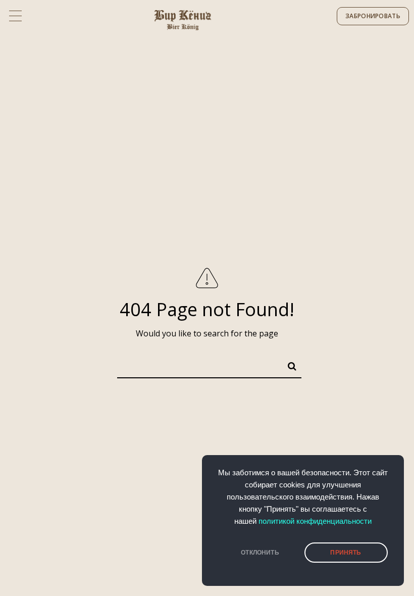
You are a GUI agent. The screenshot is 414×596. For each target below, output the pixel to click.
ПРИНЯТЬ (345, 552)
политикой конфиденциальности (315, 521)
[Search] (288, 364)
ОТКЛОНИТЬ (260, 552)
